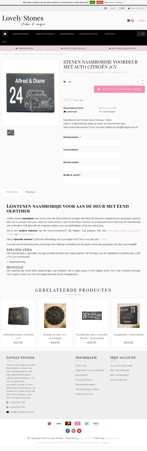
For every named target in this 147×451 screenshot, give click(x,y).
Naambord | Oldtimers (129, 334)
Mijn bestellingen (120, 370)
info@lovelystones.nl (22, 411)
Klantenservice (84, 393)
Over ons (81, 365)
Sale (4, 41)
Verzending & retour (88, 389)
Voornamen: (71, 149)
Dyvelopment (112, 438)
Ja (92, 2)
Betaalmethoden (85, 384)
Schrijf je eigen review (116, 72)
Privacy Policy (84, 379)
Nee (100, 2)
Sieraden (110, 34)
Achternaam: (71, 162)
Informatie (12, 191)
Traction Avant (26, 234)
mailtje (102, 239)
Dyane (131, 230)
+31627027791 (17, 402)
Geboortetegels (45, 34)
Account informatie (121, 365)
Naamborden (67, 34)
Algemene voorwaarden (90, 370)
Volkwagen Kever (116, 230)
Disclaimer (82, 374)
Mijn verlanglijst (119, 374)
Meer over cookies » (114, 2)
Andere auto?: (72, 174)
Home (5, 54)
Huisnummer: (72, 137)
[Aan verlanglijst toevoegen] (64, 81)
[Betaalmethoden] (49, 423)
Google (106, 443)
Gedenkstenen (21, 34)
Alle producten (118, 379)
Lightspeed (85, 438)
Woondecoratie (88, 34)
